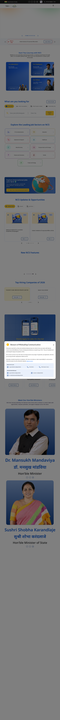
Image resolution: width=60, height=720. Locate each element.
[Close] (53, 345)
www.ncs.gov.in (29, 361)
